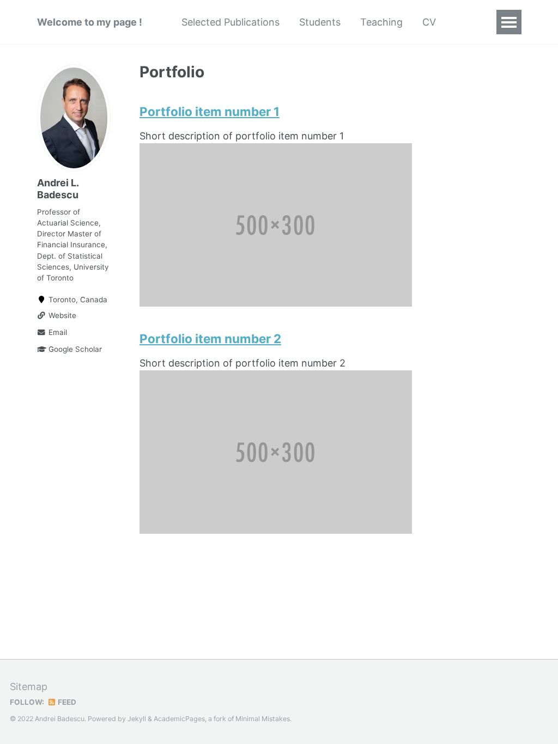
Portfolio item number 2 (210, 338)
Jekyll (137, 719)
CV (429, 22)
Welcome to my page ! (89, 22)
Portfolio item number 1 (210, 111)
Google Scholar (74, 349)
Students (320, 22)
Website (61, 315)
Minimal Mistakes (262, 719)
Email (56, 332)
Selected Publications (230, 22)
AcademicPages (179, 719)
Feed (66, 702)
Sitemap (28, 686)
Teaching (381, 22)
